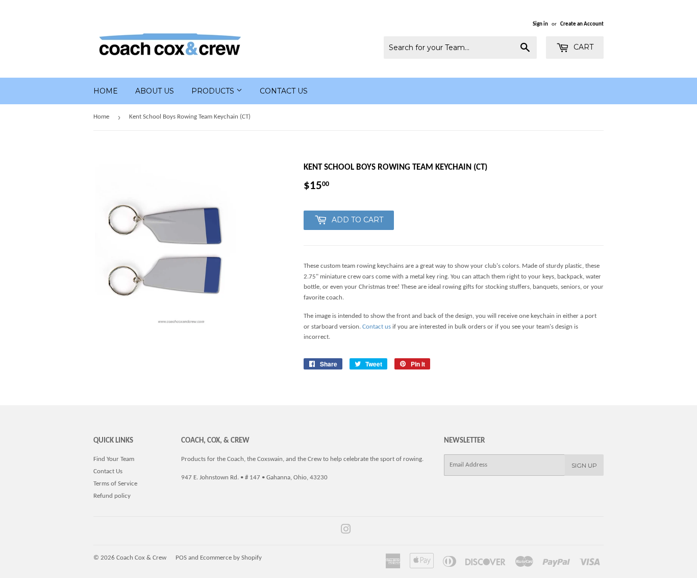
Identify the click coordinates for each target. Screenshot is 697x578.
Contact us (376, 326)
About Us (154, 91)
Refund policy (112, 496)
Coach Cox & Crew (141, 557)
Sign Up (584, 465)
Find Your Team (113, 459)
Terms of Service (115, 483)
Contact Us (284, 91)
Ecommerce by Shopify (231, 557)
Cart (582, 47)
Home (105, 91)
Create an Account (582, 24)
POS (181, 557)
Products (213, 91)
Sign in (540, 24)
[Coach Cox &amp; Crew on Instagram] (346, 531)
